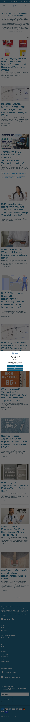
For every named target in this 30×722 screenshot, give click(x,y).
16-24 (15, 368)
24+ (15, 370)
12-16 (15, 366)
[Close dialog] (0, 351)
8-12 (15, 365)
